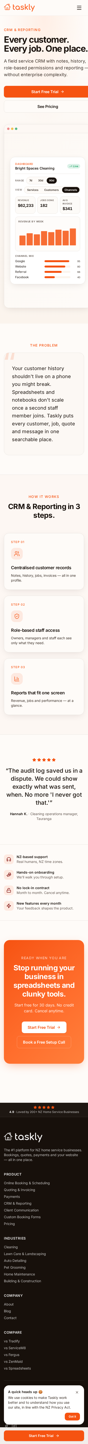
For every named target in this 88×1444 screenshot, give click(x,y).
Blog (7, 1311)
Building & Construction (22, 1281)
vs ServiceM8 (15, 1348)
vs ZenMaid (13, 1361)
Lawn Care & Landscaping (25, 1254)
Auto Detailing (15, 1260)
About (9, 1304)
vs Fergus (11, 1355)
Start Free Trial (41, 1027)
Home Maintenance (19, 1274)
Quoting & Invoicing (19, 1190)
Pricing (9, 1224)
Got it (72, 1416)
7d (30, 180)
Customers (51, 190)
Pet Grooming (15, 1267)
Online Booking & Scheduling (27, 1183)
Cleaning (11, 1247)
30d (40, 180)
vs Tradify (12, 1341)
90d (51, 180)
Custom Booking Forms (22, 1217)
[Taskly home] (19, 8)
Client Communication (21, 1210)
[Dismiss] (77, 1392)
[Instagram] (14, 1426)
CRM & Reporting (18, 1203)
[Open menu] (79, 8)
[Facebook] (6, 1426)
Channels (71, 190)
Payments (12, 1196)
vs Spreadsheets (17, 1368)
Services (32, 190)
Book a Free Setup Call (44, 1042)
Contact (10, 1318)
